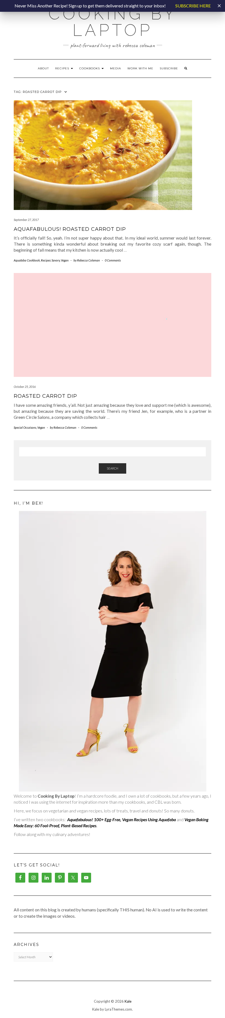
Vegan (65, 260)
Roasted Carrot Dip (45, 396)
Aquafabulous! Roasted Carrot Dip (70, 229)
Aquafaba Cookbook (27, 260)
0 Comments (113, 260)
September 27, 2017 (26, 219)
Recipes (62, 68)
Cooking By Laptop (112, 22)
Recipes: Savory (50, 260)
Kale (128, 1001)
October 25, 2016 (25, 386)
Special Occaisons (25, 427)
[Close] (219, 6)
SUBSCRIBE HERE (193, 5)
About (43, 68)
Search (112, 468)
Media (115, 68)
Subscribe (169, 68)
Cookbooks (90, 68)
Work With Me (140, 68)
